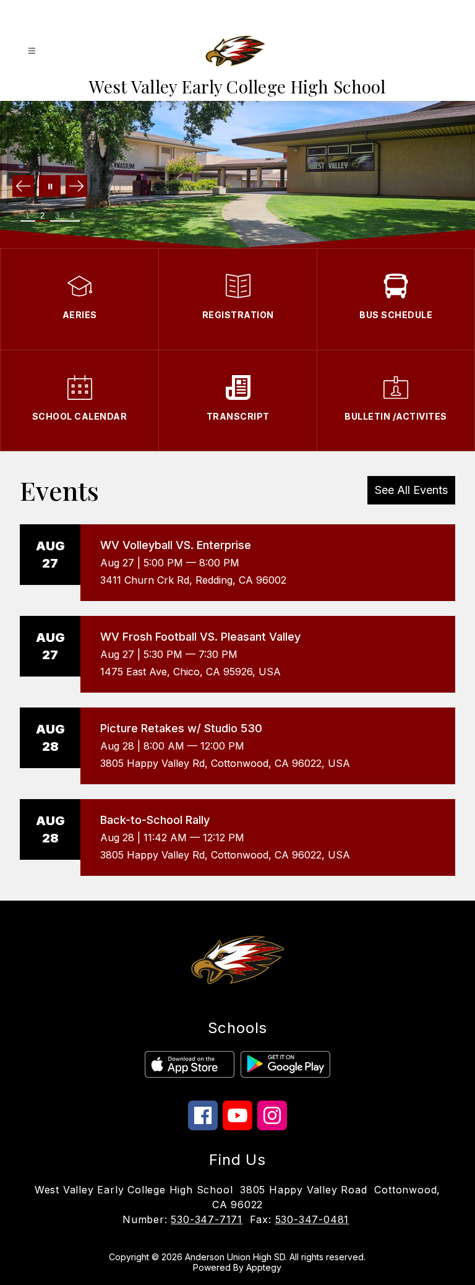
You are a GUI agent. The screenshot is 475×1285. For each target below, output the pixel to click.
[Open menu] (32, 51)
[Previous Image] (23, 187)
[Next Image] (76, 187)
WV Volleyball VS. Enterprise (175, 545)
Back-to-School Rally (155, 819)
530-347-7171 (206, 1219)
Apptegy (263, 1267)
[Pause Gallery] (50, 187)
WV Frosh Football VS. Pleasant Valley (200, 636)
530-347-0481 (312, 1219)
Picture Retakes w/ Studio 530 (181, 728)
